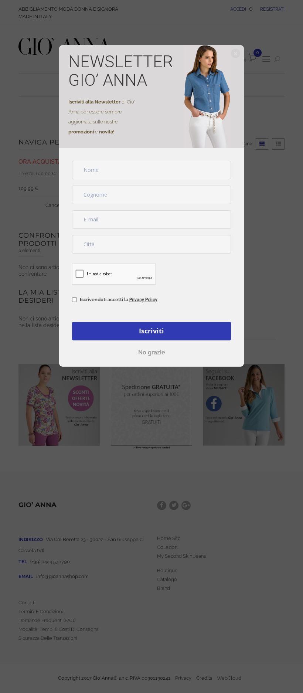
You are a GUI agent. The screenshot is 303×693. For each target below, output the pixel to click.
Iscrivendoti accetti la (118, 299)
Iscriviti (151, 331)
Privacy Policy (143, 299)
